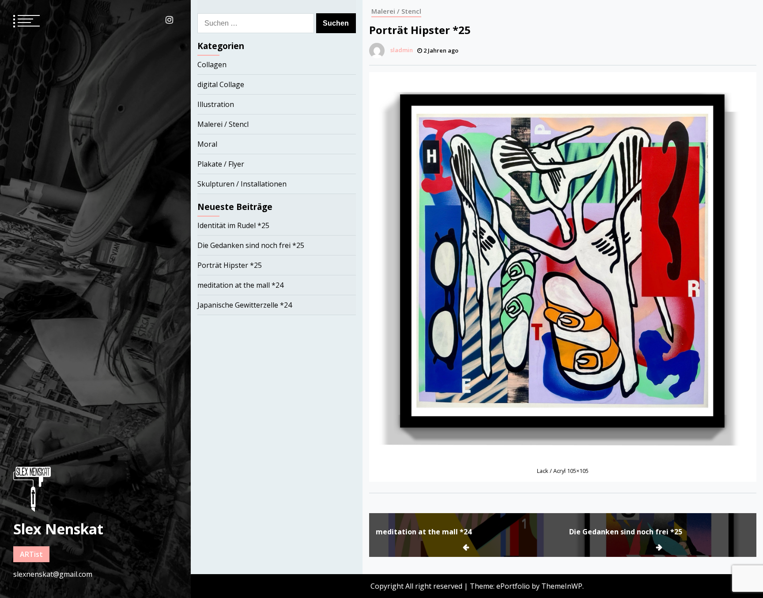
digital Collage (220, 84)
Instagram (169, 20)
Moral (207, 144)
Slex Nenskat (58, 528)
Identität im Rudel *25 (233, 225)
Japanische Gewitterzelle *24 (244, 305)
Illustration (215, 104)
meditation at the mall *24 (424, 532)
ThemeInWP (561, 586)
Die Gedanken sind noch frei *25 (625, 532)
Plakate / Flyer (220, 164)
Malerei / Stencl (396, 11)
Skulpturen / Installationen (242, 184)
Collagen (212, 64)
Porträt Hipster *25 (229, 265)
